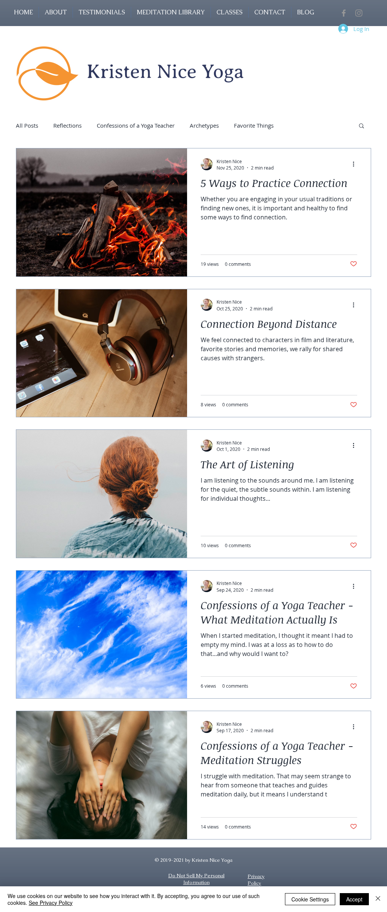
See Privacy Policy (51, 902)
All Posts (27, 125)
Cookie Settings (310, 899)
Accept (354, 899)
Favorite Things (254, 125)
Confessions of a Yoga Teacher (136, 125)
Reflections (67, 125)
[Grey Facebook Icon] (343, 13)
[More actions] (356, 164)
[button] (229, 12)
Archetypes (204, 125)
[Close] (377, 899)
